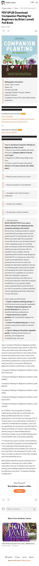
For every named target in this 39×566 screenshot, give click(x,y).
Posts (16, 8)
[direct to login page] (21, 509)
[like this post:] (3, 30)
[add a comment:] (8, 30)
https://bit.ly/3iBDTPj (9, 132)
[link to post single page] (19, 535)
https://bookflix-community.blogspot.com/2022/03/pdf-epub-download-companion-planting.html (18, 119)
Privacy (17, 557)
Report (31, 557)
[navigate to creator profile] (3, 2)
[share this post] (35, 30)
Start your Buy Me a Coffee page (19, 560)
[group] (19, 536)
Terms (24, 557)
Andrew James (11, 2)
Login (32, 2)
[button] (37, 2)
